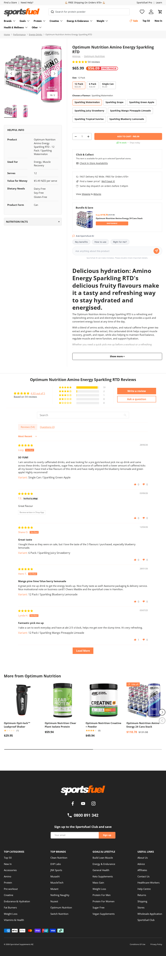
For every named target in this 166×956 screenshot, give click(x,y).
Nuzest (54, 901)
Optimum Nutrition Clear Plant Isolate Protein (60, 724)
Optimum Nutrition (94, 56)
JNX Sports (56, 870)
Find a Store (10, 2)
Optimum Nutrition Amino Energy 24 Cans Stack (142, 724)
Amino (7, 876)
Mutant (54, 888)
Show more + (117, 356)
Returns (97, 194)
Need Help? (27, 2)
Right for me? (120, 242)
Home (7, 34)
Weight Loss (10, 913)
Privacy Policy (156, 944)
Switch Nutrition (59, 913)
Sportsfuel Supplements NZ (21, 944)
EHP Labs (55, 864)
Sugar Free (98, 907)
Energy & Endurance (104, 864)
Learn (159, 2)
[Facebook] (73, 804)
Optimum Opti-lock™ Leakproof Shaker (17, 724)
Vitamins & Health (14, 920)
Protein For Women (103, 901)
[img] (25, 445)
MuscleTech (56, 882)
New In (8, 864)
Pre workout (11, 888)
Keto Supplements (103, 876)
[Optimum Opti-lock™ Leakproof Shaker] (22, 700)
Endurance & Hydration (17, 901)
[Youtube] (83, 804)
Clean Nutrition (58, 857)
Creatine (8, 895)
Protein (8, 882)
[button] (160, 11)
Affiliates (142, 870)
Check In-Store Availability (94, 163)
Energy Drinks (35, 34)
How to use (100, 242)
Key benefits (81, 242)
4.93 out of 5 (38, 393)
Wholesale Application (149, 913)
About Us (142, 857)
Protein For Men (102, 895)
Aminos (76, 56)
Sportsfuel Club (145, 920)
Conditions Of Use (137, 944)
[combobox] (89, 11)
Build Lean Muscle (103, 857)
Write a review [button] (136, 391)
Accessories (10, 870)
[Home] (83, 791)
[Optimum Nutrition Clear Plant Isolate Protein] (62, 700)
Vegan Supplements (104, 913)
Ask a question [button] (136, 399)
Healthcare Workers (148, 882)
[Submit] (52, 11)
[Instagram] (93, 804)
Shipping (86, 194)
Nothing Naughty (59, 895)
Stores (140, 907)
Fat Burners (10, 907)
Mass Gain (98, 882)
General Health (101, 870)
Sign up (107, 835)
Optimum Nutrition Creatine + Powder (103, 724)
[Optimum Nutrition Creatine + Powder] (103, 700)
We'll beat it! (108, 181)
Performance (19, 34)
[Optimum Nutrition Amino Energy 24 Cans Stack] (144, 700)
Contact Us (143, 876)
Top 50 (8, 857)
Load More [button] (83, 650)
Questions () (47, 427)
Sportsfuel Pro (144, 2)
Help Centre (144, 888)
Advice (141, 864)
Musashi (55, 876)
